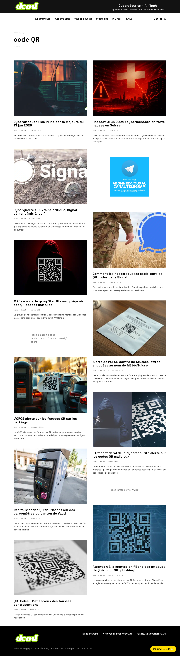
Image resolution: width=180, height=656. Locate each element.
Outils (129, 19)
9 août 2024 (113, 462)
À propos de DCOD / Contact (117, 634)
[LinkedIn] (154, 19)
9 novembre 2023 (115, 575)
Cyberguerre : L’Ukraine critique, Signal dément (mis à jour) (45, 212)
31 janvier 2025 (34, 310)
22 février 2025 (114, 282)
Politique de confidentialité (151, 634)
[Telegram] (157, 19)
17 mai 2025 (113, 130)
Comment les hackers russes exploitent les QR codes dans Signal (127, 275)
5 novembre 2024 (35, 427)
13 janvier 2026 (35, 130)
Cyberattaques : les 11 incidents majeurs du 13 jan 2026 (49, 123)
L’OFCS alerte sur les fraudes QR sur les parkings (45, 420)
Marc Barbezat (20, 130)
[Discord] (161, 19)
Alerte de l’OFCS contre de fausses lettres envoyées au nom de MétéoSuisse (126, 363)
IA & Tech (116, 19)
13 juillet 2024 (34, 519)
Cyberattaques (42, 19)
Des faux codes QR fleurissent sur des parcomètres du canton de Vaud (44, 511)
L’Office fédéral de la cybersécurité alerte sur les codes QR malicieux (129, 455)
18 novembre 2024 (115, 370)
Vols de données (83, 19)
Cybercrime (102, 19)
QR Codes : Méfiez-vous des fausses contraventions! (42, 603)
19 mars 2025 (34, 219)
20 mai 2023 (33, 610)
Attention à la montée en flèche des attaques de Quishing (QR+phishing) (129, 568)
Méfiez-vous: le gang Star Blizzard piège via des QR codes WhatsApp (49, 303)
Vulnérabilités (62, 19)
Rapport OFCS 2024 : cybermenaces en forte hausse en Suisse (129, 123)
